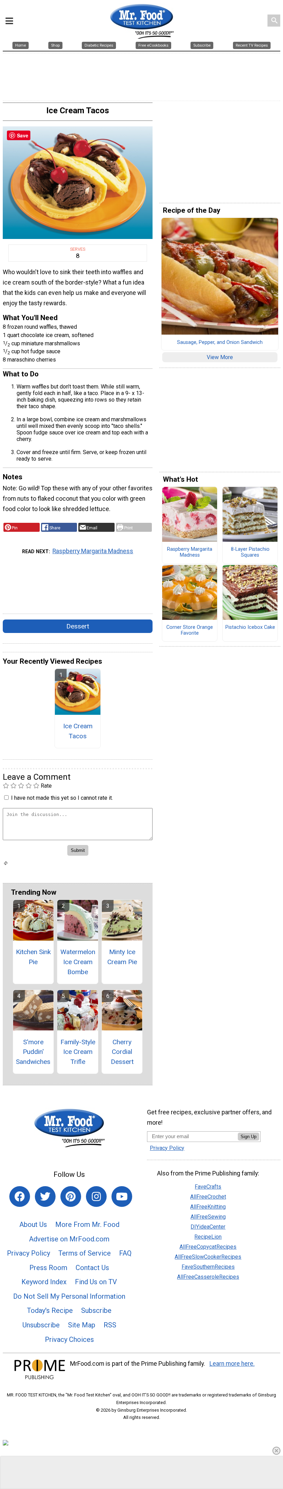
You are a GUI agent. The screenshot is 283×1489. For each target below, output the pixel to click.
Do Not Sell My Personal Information (69, 1296)
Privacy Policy (28, 1253)
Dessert (77, 626)
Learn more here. (232, 1363)
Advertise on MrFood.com (69, 1239)
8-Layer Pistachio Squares (250, 552)
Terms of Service (84, 1253)
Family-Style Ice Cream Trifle (77, 1052)
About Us (33, 1224)
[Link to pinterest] (70, 1196)
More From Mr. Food (87, 1224)
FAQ (125, 1253)
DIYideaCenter (208, 1226)
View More (220, 357)
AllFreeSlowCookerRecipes (208, 1256)
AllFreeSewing (208, 1216)
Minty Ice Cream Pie (122, 957)
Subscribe (96, 1310)
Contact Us (92, 1268)
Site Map (81, 1325)
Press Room (48, 1268)
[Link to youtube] (121, 1196)
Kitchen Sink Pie (33, 957)
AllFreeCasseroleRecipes (208, 1277)
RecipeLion (208, 1236)
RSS (110, 1325)
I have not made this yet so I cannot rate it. (62, 798)
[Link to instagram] (96, 1196)
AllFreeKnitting (208, 1206)
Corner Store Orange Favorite (189, 630)
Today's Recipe (50, 1310)
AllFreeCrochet (208, 1196)
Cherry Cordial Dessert (122, 1052)
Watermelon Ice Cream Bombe (77, 962)
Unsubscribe (41, 1325)
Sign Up (248, 1136)
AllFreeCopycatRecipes (207, 1246)
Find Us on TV (96, 1282)
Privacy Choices (69, 1339)
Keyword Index (44, 1282)
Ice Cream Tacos (77, 731)
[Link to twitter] (45, 1196)
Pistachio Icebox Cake (250, 627)
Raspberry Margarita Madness (92, 551)
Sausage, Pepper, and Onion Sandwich (220, 342)
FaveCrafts (208, 1186)
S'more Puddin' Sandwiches (33, 1052)
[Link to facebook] (19, 1196)
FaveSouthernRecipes (208, 1267)
